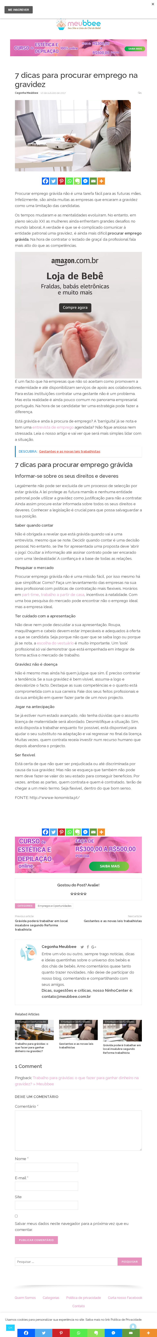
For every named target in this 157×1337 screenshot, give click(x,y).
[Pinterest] (61, 181)
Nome (22, 1158)
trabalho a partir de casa (62, 594)
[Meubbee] (78, 24)
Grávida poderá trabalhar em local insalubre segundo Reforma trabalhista (41, 925)
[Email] (93, 181)
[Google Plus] (93, 947)
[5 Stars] (85, 893)
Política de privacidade (83, 1298)
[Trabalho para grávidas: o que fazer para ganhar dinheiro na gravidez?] (34, 1029)
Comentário (26, 1106)
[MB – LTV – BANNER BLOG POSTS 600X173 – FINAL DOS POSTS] (78, 855)
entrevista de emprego (53, 427)
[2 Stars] (75, 893)
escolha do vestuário (55, 643)
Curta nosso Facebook (125, 1298)
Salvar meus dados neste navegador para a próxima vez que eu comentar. (72, 1226)
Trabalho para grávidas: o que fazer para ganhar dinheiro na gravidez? (31, 1047)
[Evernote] (77, 181)
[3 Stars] (78, 893)
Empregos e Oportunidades (54, 905)
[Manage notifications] (133, 1327)
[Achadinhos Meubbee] (78, 315)
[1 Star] (72, 893)
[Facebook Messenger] (85, 181)
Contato (78, 1306)
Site (18, 1197)
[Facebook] (45, 181)
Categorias (51, 1298)
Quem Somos (25, 1298)
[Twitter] (53, 181)
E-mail (21, 1178)
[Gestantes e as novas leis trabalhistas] (78, 1029)
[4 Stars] (81, 893)
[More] (101, 181)
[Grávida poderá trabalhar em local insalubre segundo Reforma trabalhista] (122, 1030)
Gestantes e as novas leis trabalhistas (113, 921)
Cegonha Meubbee (26, 93)
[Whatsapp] (69, 181)
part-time (30, 594)
